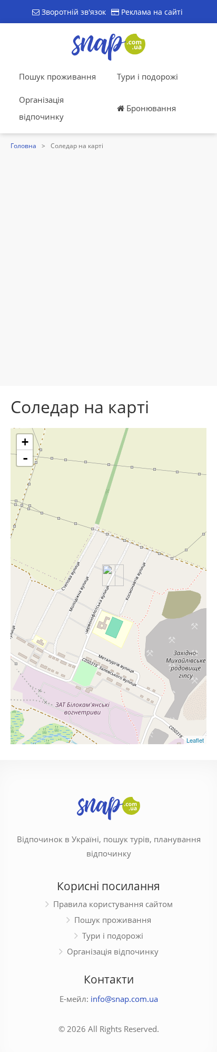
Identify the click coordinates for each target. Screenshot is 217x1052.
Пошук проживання (57, 76)
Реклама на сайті (151, 12)
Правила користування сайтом (113, 904)
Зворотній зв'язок (73, 12)
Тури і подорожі (147, 76)
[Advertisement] (108, 266)
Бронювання (150, 108)
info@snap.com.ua (124, 998)
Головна (23, 145)
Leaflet (195, 740)
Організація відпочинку (41, 108)
